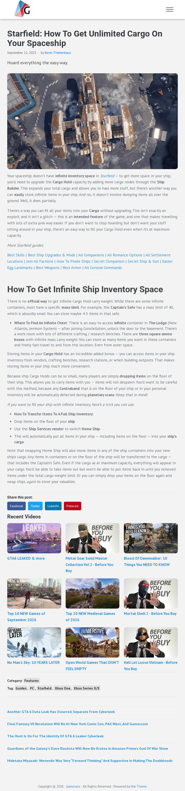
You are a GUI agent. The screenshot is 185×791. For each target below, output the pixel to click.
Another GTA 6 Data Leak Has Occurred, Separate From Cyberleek (61, 711)
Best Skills (16, 255)
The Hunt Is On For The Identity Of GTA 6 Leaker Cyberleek (55, 736)
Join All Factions (39, 261)
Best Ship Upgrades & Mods (51, 255)
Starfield (107, 175)
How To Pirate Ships (73, 261)
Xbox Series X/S (86, 688)
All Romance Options (124, 255)
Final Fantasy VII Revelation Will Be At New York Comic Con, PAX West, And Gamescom (77, 723)
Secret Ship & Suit (143, 261)
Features (31, 680)
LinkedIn (53, 506)
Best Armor (72, 267)
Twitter (35, 506)
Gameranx (73, 786)
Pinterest (73, 506)
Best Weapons (47, 267)
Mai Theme (139, 786)
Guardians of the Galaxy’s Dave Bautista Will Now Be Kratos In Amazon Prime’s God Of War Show (87, 748)
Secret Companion (109, 261)
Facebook (16, 506)
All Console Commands (103, 267)
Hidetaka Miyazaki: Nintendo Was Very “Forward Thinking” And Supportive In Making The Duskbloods (90, 760)
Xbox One (62, 688)
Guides (21, 688)
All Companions (91, 255)
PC (32, 688)
